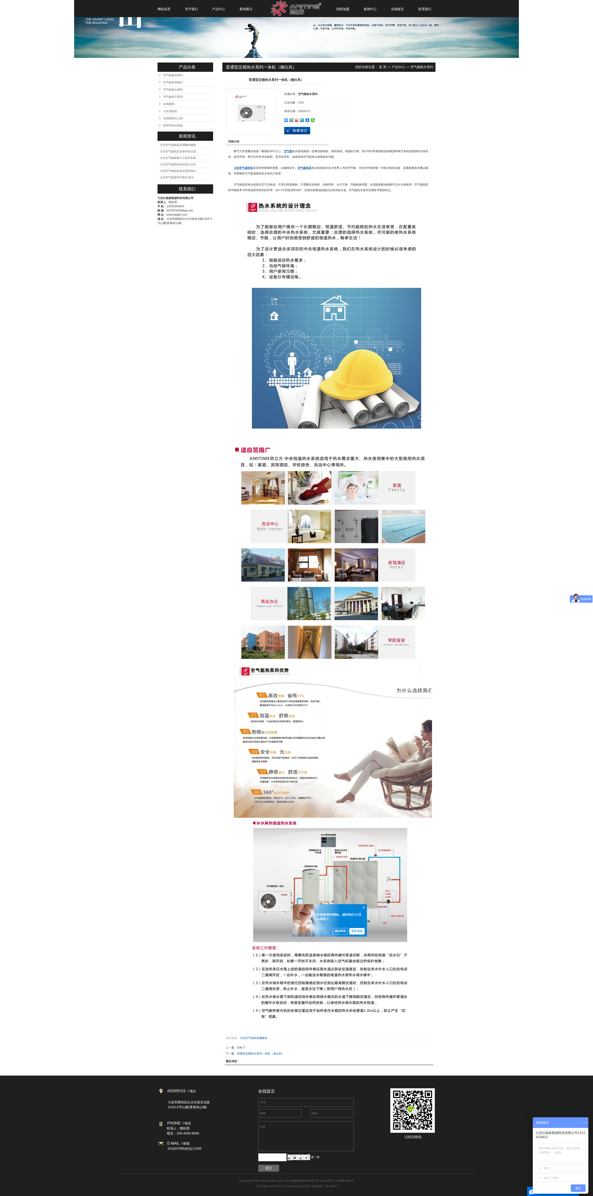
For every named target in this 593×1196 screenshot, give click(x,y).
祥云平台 (304, 1186)
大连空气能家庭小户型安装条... (179, 158)
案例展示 (246, 9)
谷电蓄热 (168, 104)
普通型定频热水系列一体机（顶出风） (260, 1053)
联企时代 (331, 1186)
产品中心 (218, 9)
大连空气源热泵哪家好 (254, 1038)
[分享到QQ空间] (291, 120)
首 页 (382, 67)
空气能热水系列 (173, 89)
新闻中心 (370, 9)
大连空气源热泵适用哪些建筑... (179, 145)
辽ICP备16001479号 (269, 1186)
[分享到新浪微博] (297, 120)
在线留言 (397, 9)
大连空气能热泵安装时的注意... (179, 151)
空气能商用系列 (173, 82)
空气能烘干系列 (173, 96)
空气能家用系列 (173, 75)
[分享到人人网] (307, 120)
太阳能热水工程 (173, 118)
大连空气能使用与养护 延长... (178, 177)
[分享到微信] (313, 120)
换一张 (315, 1157)
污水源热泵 (170, 111)
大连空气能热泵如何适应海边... (179, 171)
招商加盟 (342, 9)
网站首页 (164, 9)
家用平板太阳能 (173, 125)
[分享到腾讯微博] (302, 120)
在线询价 (297, 130)
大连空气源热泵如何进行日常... (179, 164)
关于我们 (191, 9)
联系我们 (424, 9)
